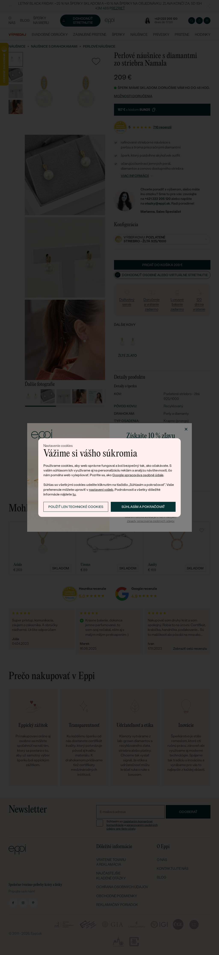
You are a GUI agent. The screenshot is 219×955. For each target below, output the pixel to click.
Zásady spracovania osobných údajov (151, 521)
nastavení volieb (101, 489)
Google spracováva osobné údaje (137, 475)
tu (74, 494)
